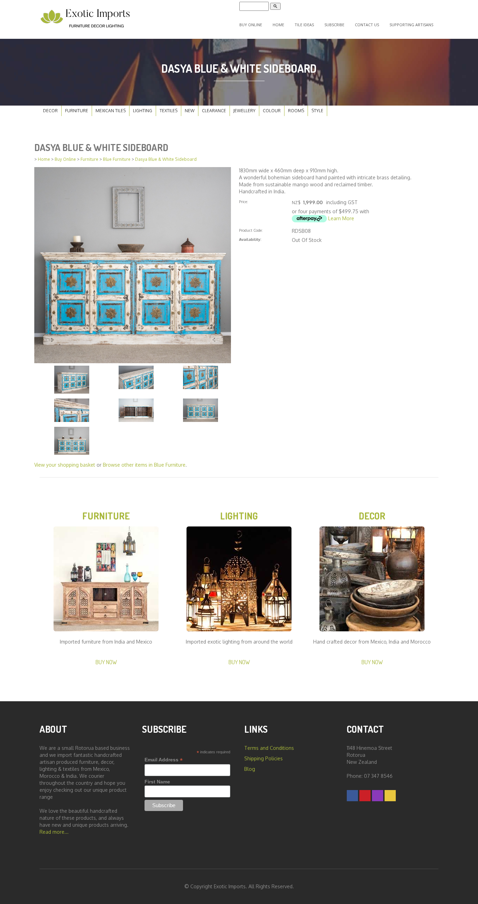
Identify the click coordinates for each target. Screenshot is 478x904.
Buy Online (250, 24)
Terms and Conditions (269, 748)
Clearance (214, 110)
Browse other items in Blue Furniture (144, 465)
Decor (50, 110)
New (190, 110)
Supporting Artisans (411, 24)
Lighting (142, 110)
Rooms (296, 110)
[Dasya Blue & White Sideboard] (132, 264)
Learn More (341, 218)
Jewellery (244, 110)
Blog (249, 769)
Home (278, 24)
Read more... (54, 832)
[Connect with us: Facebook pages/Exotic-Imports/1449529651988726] (352, 795)
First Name (157, 781)
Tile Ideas (304, 24)
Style (317, 110)
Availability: (250, 239)
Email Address (164, 759)
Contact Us (367, 24)
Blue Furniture (117, 159)
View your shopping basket (64, 465)
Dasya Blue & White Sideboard (166, 159)
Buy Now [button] (106, 662)
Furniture (76, 110)
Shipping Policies (263, 758)
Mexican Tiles (111, 110)
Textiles (168, 110)
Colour (272, 110)
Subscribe (334, 24)
